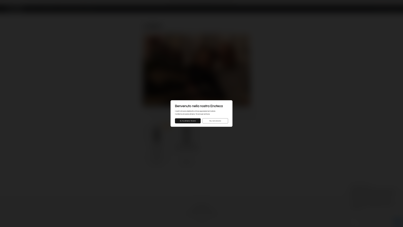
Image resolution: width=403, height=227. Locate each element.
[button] (188, 120)
